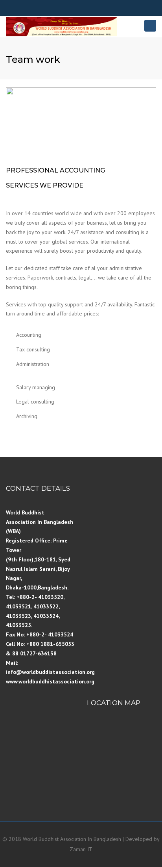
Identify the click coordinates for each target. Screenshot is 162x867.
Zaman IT (81, 849)
